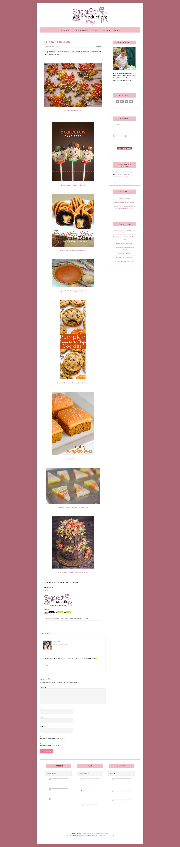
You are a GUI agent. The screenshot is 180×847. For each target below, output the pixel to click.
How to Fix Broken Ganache (124, 257)
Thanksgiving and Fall (75, 618)
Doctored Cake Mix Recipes (124, 243)
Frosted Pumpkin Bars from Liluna (73, 459)
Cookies (64, 618)
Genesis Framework (96, 835)
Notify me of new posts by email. (49, 745)
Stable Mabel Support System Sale (124, 202)
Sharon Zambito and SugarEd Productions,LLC (95, 833)
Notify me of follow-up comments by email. (52, 738)
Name (42, 708)
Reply (46, 665)
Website (42, 726)
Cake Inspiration (56, 618)
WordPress (106, 835)
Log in (112, 835)
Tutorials (86, 618)
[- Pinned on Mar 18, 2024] (130, 126)
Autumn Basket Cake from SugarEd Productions (73, 572)
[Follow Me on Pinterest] (124, 148)
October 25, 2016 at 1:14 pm (60, 644)
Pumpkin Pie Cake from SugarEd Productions (72, 291)
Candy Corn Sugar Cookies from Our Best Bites (73, 507)
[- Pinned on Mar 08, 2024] (118, 142)
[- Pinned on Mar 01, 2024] (130, 142)
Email (42, 717)
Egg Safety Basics (124, 198)
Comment (43, 687)
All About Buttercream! (124, 253)
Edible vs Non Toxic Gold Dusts (124, 261)
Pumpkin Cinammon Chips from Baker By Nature (72, 383)
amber (55, 641)
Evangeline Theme (82, 835)
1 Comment (97, 46)
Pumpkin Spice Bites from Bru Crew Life (73, 250)
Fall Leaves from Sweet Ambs (72, 110)
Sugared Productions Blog (90, 15)
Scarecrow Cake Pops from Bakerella (73, 185)
